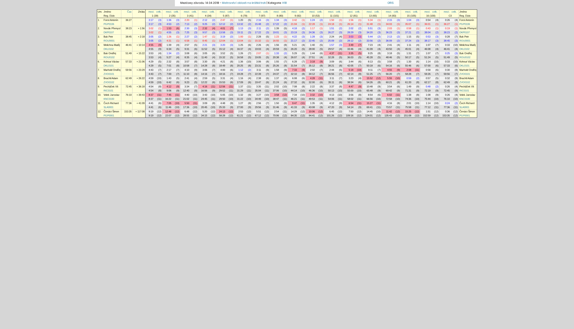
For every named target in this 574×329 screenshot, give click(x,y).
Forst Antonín (111, 20)
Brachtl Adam (111, 78)
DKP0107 (109, 32)
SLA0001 (108, 107)
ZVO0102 (109, 82)
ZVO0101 (109, 74)
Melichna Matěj (112, 45)
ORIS (390, 3)
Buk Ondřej (110, 53)
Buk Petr (108, 36)
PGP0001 (109, 115)
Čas (129, 11)
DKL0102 (109, 49)
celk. (158, 11)
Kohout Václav (111, 61)
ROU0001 (109, 40)
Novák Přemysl (112, 28)
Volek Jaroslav (112, 94)
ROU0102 (109, 57)
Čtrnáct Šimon (111, 111)
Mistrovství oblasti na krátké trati (244, 3)
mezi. (151, 11)
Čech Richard (111, 103)
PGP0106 (109, 24)
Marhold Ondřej (112, 70)
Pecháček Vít (111, 86)
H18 (284, 3)
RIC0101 (108, 90)
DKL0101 (109, 65)
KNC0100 (109, 99)
